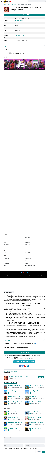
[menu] (1, 1)
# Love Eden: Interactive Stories (10, 371)
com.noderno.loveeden (20, 35)
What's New (7, 340)
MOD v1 (6, 46)
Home (5, 4)
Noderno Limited (17, 11)
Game (9, 4)
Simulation (14, 4)
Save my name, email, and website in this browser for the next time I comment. (22, 448)
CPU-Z (29, 358)
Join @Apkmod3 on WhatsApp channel (25, 361)
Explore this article (8, 292)
